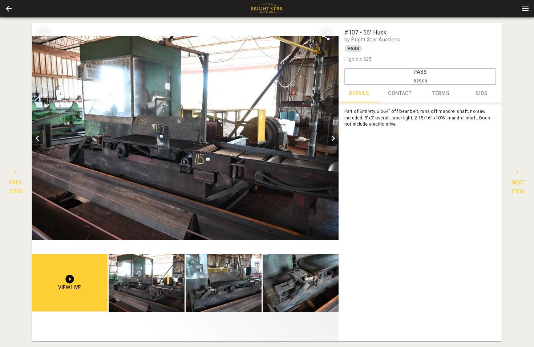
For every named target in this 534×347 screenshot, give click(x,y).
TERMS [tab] (440, 93)
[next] (333, 138)
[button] (8, 8)
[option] (185, 138)
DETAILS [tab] (359, 93)
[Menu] (525, 8)
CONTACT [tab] (400, 93)
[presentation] (267, 8)
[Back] (8, 8)
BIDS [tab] (482, 93)
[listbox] (185, 138)
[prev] (37, 138)
